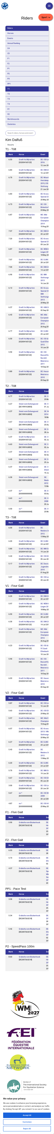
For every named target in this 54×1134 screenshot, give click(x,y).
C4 (8, 48)
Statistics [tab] (11, 124)
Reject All (27, 1129)
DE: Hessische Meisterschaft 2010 (46, 374)
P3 (8, 79)
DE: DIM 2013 (46, 267)
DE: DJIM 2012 (46, 331)
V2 (8, 114)
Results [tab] (11, 145)
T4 (8, 104)
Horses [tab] (10, 33)
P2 (8, 74)
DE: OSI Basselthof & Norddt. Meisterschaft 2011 (46, 358)
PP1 (9, 84)
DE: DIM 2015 (46, 170)
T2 (8, 94)
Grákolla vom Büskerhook (29, 822)
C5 (8, 53)
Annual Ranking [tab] (13, 43)
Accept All (27, 1115)
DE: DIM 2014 (46, 231)
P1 (8, 69)
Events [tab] (10, 38)
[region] (27, 1114)
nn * (20, 491)
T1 (8, 89)
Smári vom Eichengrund (28, 404)
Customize (27, 1122)
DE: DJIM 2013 (46, 260)
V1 (8, 109)
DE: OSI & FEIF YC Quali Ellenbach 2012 (47, 648)
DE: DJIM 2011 (46, 541)
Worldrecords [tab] (13, 119)
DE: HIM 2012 (46, 307)
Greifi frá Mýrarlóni (27, 160)
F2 (8, 64)
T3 (8, 99)
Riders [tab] (10, 28)
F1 (8, 59)
